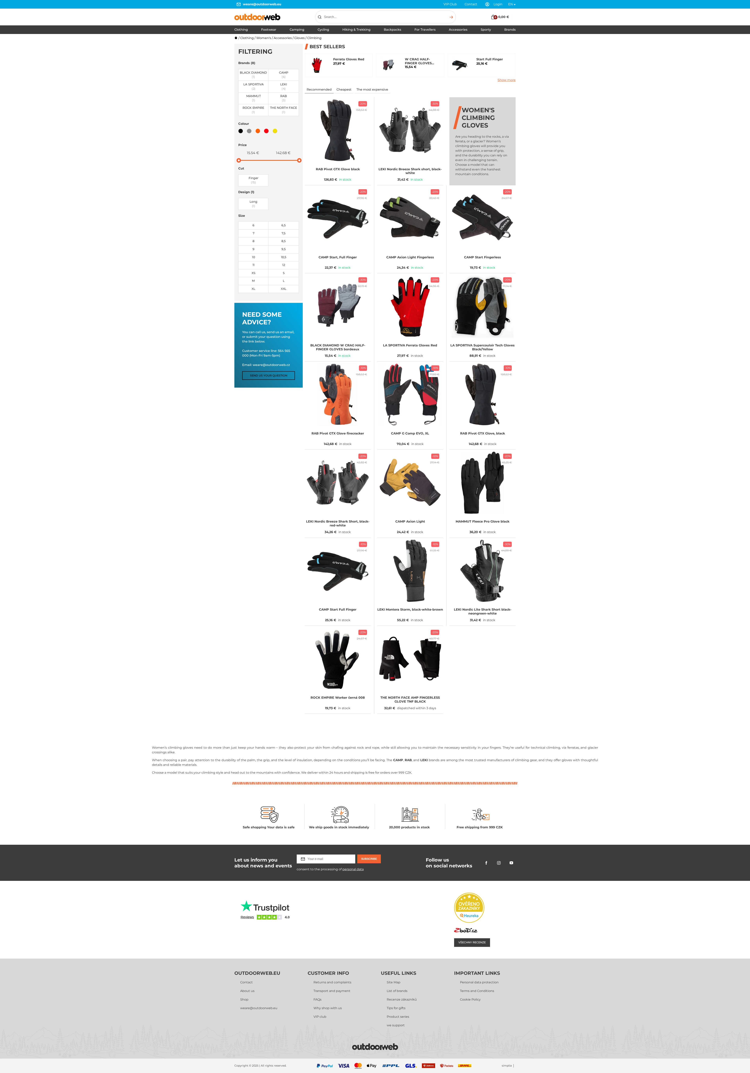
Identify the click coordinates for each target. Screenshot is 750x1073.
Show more (507, 80)
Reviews (247, 917)
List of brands (397, 991)
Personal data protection (479, 982)
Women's (263, 38)
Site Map (393, 982)
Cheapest (344, 89)
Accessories (458, 29)
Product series (398, 1017)
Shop (244, 999)
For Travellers (425, 29)
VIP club (319, 1017)
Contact (471, 4)
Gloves (299, 38)
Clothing (241, 29)
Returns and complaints (332, 982)
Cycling (323, 29)
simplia (507, 1065)
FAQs (317, 999)
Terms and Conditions (477, 991)
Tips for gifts (396, 1008)
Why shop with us (327, 1008)
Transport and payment (331, 991)
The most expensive (372, 89)
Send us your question (268, 375)
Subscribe (369, 858)
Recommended (319, 89)
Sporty (486, 29)
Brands (510, 29)
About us (247, 991)
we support (396, 1025)
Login (498, 4)
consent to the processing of (330, 869)
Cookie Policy (470, 999)
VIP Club (450, 4)
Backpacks (392, 29)
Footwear (268, 29)
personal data (353, 869)
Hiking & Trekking (356, 29)
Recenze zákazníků (402, 999)
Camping (297, 29)
